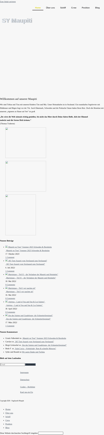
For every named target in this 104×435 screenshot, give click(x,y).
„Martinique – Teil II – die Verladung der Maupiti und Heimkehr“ (30, 278)
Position (86, 8)
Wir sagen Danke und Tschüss (33, 352)
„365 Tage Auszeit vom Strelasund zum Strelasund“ (25, 264)
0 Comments (10, 285)
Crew (73, 8)
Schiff (63, 8)
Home (38, 8)
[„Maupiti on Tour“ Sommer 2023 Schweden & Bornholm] (28, 247)
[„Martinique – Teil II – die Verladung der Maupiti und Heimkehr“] (31, 275)
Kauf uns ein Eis (26, 392)
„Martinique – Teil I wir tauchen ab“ (19, 292)
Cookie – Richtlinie (27, 387)
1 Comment (9, 257)
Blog (97, 8)
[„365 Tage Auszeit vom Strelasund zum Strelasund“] (26, 261)
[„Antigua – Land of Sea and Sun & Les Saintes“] (25, 302)
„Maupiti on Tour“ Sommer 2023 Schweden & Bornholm (27, 251)
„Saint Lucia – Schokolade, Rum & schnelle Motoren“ (35, 349)
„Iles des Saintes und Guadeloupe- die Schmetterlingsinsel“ (28, 319)
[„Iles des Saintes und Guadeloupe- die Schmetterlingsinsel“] (29, 316)
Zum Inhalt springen (8, 2)
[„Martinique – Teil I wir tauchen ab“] (20, 288)
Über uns (50, 8)
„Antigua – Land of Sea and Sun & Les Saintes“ (24, 305)
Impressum (24, 373)
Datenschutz (24, 380)
